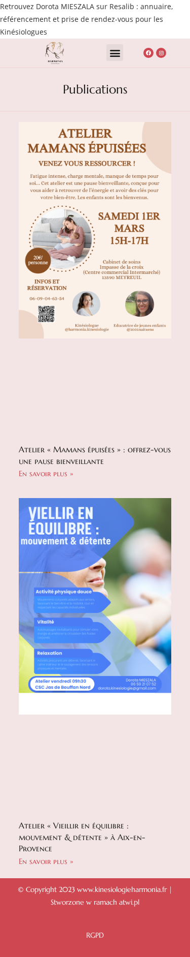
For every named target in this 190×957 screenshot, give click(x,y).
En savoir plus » (46, 473)
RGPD (95, 935)
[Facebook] (148, 53)
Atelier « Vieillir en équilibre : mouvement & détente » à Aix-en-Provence (82, 836)
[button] (114, 52)
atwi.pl (129, 902)
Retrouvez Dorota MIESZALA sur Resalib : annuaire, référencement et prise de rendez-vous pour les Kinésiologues (86, 19)
